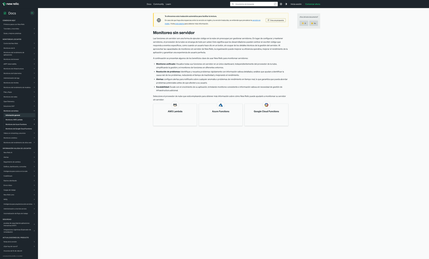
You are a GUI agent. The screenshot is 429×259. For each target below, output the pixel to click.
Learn (168, 4)
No (313, 23)
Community (158, 4)
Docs (149, 4)
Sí (304, 23)
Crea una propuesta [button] (277, 20)
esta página (179, 24)
